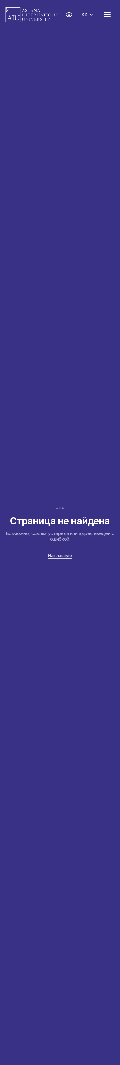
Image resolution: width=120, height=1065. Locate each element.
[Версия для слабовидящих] (69, 14)
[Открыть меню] (107, 14)
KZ (84, 14)
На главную (60, 555)
